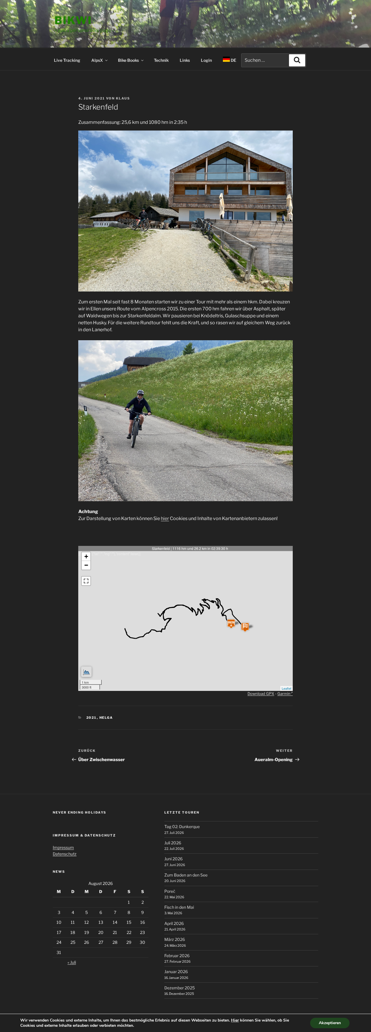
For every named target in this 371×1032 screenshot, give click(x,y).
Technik (161, 60)
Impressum (63, 847)
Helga (106, 718)
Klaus (123, 98)
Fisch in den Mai (179, 907)
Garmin (283, 693)
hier (165, 518)
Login (206, 60)
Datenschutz (65, 853)
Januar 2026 (176, 971)
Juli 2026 (172, 842)
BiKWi (73, 20)
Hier (235, 1020)
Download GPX (261, 693)
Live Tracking (67, 60)
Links (185, 60)
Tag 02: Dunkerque (182, 826)
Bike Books (128, 60)
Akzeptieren (330, 1023)
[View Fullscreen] (86, 581)
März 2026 (174, 939)
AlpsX (97, 60)
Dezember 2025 (179, 987)
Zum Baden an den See (186, 874)
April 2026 (174, 923)
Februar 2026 (177, 955)
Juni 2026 (173, 858)
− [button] (86, 565)
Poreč (169, 891)
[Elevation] (86, 672)
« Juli (72, 962)
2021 (91, 718)
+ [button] (86, 556)
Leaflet (286, 688)
